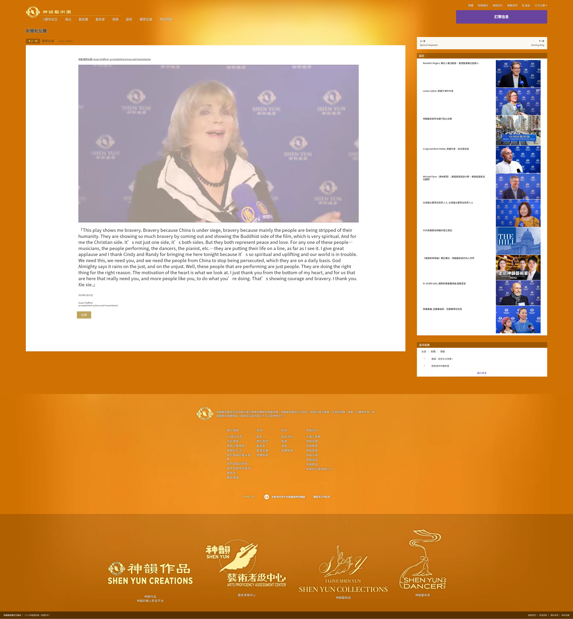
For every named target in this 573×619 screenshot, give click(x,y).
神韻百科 (498, 5)
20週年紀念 (50, 19)
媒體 (470, 5)
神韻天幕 (312, 455)
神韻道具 (312, 460)
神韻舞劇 (312, 464)
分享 (84, 315)
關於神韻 (233, 430)
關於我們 (262, 441)
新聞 (433, 351)
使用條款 (543, 615)
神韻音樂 (312, 441)
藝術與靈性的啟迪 (239, 468)
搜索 (527, 5)
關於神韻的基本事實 (239, 457)
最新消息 (287, 436)
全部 (423, 351)
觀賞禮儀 (233, 477)
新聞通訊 (483, 5)
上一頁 (33, 40)
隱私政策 (554, 615)
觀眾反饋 (146, 19)
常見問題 (166, 19)
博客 (442, 351)
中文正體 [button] (540, 5)
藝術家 (100, 19)
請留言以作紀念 (321, 496)
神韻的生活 (234, 450)
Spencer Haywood (429, 44)
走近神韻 (233, 441)
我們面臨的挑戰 (237, 463)
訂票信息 (501, 16)
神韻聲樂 (312, 446)
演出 (68, 19)
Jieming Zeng (537, 44)
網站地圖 (565, 615)
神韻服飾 (312, 450)
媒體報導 (262, 455)
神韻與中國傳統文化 (319, 469)
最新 (129, 19)
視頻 (115, 19)
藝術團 (83, 19)
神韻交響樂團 (236, 446)
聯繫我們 (512, 5)
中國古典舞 (313, 436)
